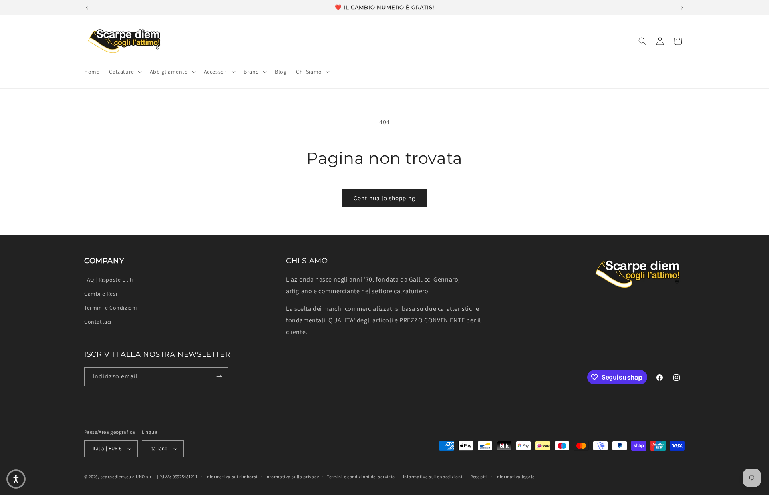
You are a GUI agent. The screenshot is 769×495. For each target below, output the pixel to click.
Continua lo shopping (384, 198)
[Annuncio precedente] (87, 7)
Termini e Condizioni (110, 307)
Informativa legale (515, 476)
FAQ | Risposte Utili (108, 279)
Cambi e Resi (100, 293)
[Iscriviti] (219, 376)
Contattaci (97, 321)
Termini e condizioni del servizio (361, 476)
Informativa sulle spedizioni (433, 476)
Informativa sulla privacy (292, 476)
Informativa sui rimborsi (231, 476)
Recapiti (479, 476)
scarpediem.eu (116, 476)
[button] (124, 71)
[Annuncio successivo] (682, 7)
